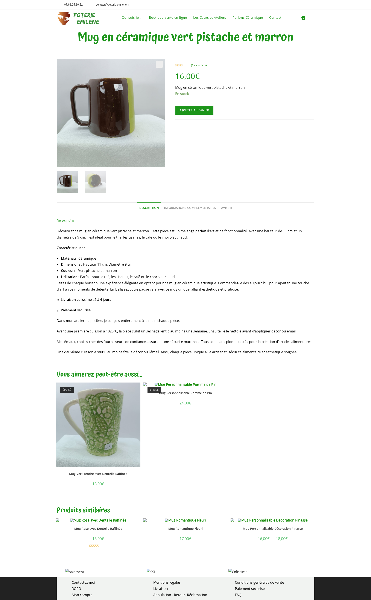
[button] (159, 64)
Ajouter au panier (194, 110)
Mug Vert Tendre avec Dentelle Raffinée (98, 474)
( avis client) (199, 65)
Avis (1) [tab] (226, 208)
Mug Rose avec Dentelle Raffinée (98, 529)
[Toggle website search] (313, 17)
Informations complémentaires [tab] (190, 208)
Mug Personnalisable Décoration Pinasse (273, 529)
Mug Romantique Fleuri (185, 529)
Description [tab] (149, 208)
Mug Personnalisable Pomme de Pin (185, 393)
